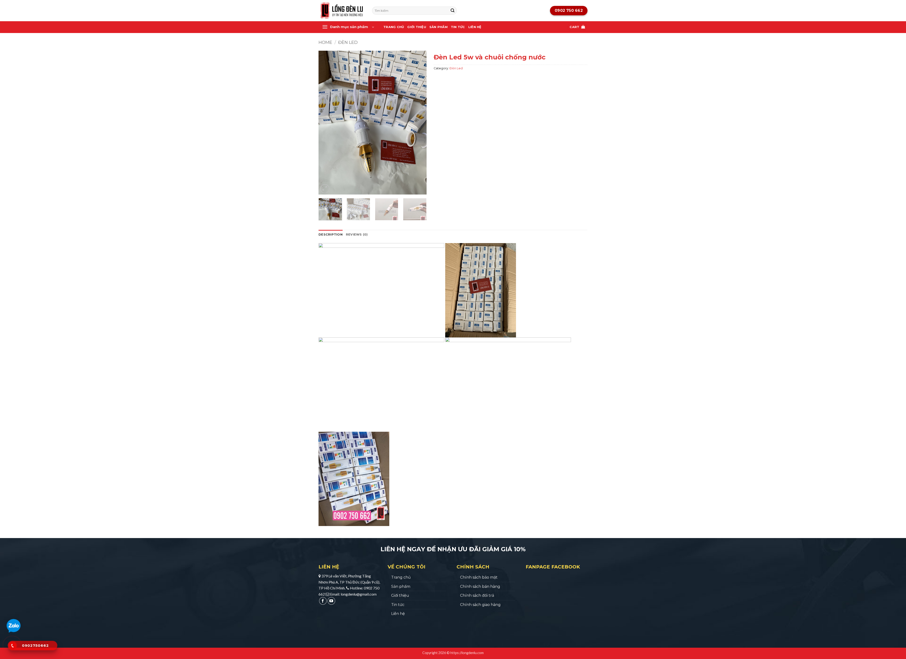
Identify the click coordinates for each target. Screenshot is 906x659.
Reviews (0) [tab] (357, 234)
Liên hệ (475, 27)
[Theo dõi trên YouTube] (331, 601)
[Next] (418, 122)
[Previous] (326, 122)
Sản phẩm (438, 27)
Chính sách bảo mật (479, 577)
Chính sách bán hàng (480, 586)
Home (325, 42)
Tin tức (458, 27)
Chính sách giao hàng (480, 604)
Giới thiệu (416, 27)
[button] (348, 27)
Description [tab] (331, 234)
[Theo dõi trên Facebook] (323, 601)
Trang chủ (393, 27)
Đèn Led (348, 42)
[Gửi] (453, 11)
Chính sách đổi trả (477, 595)
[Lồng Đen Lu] (342, 11)
